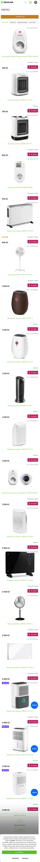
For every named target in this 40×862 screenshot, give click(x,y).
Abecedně (32, 22)
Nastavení (15, 858)
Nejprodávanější (22, 22)
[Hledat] (25, 2)
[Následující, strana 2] (20, 820)
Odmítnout (25, 858)
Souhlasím (20, 852)
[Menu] (36, 2)
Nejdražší (13, 22)
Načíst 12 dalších (20, 815)
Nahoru (20, 830)
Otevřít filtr (20, 17)
